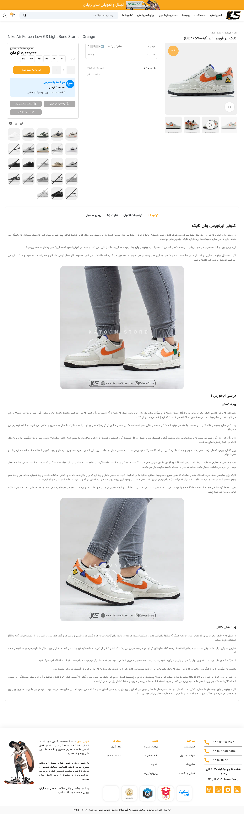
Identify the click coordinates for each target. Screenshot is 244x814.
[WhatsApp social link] (16, 123)
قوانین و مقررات (187, 773)
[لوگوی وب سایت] (233, 15)
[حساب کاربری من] (5, 15)
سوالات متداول (187, 756)
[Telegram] (227, 789)
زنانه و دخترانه (151, 756)
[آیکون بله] (209, 789)
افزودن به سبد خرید (31, 70)
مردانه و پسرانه (151, 747)
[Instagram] (237, 789)
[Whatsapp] (218, 789)
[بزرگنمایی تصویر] (229, 107)
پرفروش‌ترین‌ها (151, 773)
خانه (235, 33)
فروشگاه (227, 33)
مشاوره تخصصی (114, 756)
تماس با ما (190, 764)
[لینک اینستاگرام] (21, 123)
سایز (73, 59)
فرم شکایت (189, 747)
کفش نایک (216, 33)
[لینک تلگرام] (10, 123)
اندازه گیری (116, 747)
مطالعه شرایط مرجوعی (23, 104)
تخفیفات (154, 764)
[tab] (153, 213)
